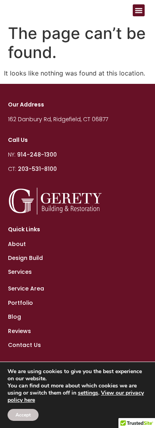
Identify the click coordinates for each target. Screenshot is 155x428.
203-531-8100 (37, 169)
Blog (14, 317)
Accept (23, 415)
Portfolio (20, 303)
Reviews (19, 331)
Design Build (25, 258)
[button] (139, 10)
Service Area (26, 288)
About (17, 244)
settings (88, 393)
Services (20, 272)
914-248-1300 (37, 155)
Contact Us (24, 345)
